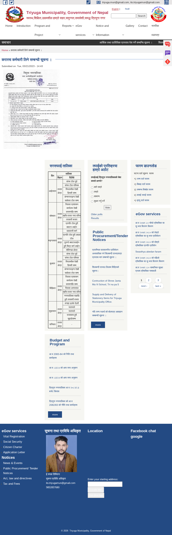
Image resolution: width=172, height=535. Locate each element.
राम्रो (96, 191)
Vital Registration (14, 436)
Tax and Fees (11, 483)
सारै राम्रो (98, 187)
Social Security (12, 441)
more (55, 414)
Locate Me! (96, 489)
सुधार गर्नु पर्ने (99, 201)
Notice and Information (102, 30)
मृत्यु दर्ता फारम (143, 200)
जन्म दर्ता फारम (143, 178)
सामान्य (97, 196)
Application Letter (14, 452)
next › (144, 286)
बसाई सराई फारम (144, 195)
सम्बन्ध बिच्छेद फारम (145, 189)
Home (9, 25)
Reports (67, 25)
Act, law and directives (17, 478)
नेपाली (127, 9)
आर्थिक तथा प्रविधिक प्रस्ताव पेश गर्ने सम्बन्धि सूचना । (121, 42)
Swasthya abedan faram (148, 251)
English (115, 9)
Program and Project (42, 30)
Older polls (96, 214)
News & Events (13, 463)
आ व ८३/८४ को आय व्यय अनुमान (63, 367)
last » (158, 286)
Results (95, 218)
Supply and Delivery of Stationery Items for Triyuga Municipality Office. (107, 298)
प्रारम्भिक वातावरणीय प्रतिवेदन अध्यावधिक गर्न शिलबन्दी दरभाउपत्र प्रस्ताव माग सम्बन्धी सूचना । (107, 253)
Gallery (130, 25)
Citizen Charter (12, 447)
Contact (142, 25)
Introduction (24, 25)
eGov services (80, 30)
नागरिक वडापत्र (155, 30)
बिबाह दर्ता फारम (143, 184)
